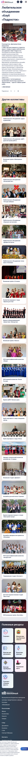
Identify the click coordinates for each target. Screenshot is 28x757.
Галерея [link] (4, 718)
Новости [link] (4, 716)
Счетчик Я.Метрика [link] (7, 733)
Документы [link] (5, 725)
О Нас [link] (3, 730)
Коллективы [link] (5, 713)
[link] (7, 2)
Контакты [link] (4, 728)
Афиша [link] (4, 711)
